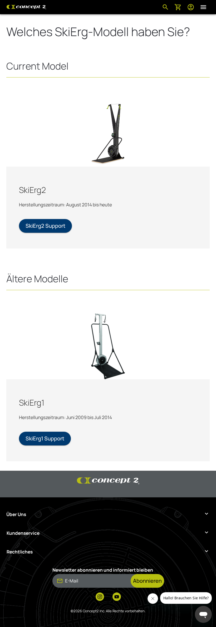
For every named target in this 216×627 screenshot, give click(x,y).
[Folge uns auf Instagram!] (100, 597)
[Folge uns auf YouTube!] (116, 597)
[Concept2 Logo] (26, 7)
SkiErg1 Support (45, 438)
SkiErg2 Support (45, 225)
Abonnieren (147, 580)
